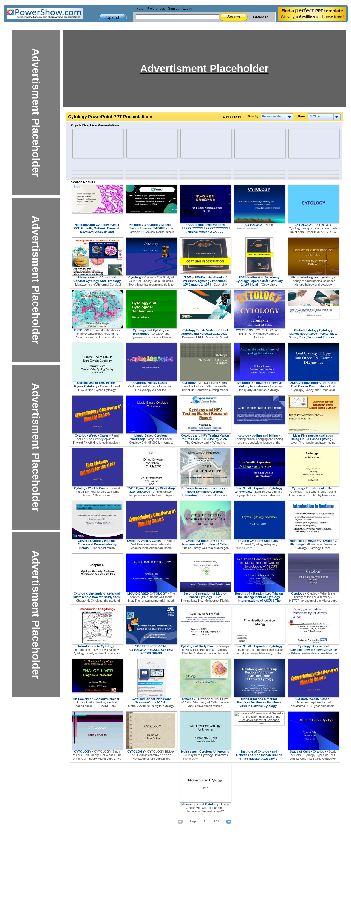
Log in (187, 8)
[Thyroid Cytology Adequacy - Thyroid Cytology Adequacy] (259, 538)
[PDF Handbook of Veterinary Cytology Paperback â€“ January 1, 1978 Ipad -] (259, 274)
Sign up (174, 8)
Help (139, 8)
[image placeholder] (88, 143)
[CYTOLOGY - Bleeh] (259, 222)
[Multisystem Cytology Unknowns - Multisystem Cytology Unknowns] (205, 748)
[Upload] (113, 17)
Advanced (260, 17)
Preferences (156, 8)
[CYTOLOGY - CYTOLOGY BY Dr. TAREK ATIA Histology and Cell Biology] (259, 327)
